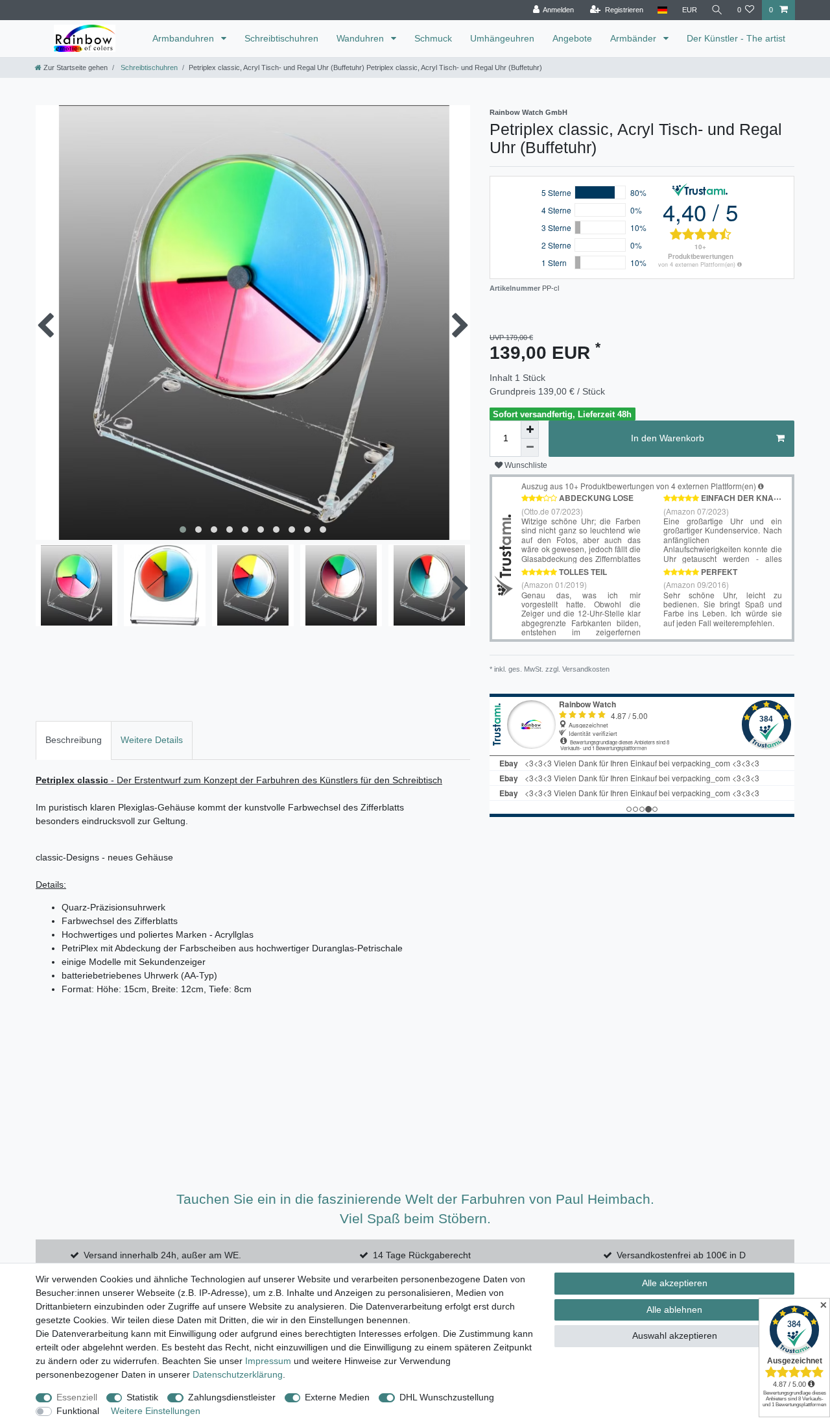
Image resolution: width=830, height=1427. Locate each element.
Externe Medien (337, 1397)
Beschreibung (73, 740)
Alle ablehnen (674, 1309)
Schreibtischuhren (281, 38)
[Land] (662, 10)
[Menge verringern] (530, 448)
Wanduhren (361, 38)
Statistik (142, 1397)
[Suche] (717, 10)
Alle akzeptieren (674, 1283)
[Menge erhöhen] (530, 430)
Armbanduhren (184, 38)
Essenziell (76, 1397)
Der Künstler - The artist (736, 38)
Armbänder (634, 38)
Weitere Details (152, 740)
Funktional (77, 1411)
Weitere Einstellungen (155, 1411)
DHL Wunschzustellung (446, 1397)
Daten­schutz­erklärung (238, 1374)
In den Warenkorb (667, 438)
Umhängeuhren (502, 38)
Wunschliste (525, 465)
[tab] (74, 740)
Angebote (572, 38)
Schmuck (433, 38)
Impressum (268, 1361)
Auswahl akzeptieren (674, 1335)
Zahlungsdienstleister (232, 1397)
